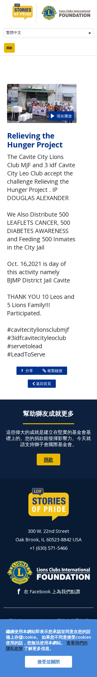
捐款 (9, 48)
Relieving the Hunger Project (35, 140)
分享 (27, 370)
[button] (61, 116)
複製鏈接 (54, 370)
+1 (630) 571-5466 (49, 548)
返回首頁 (43, 383)
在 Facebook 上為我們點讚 (48, 591)
